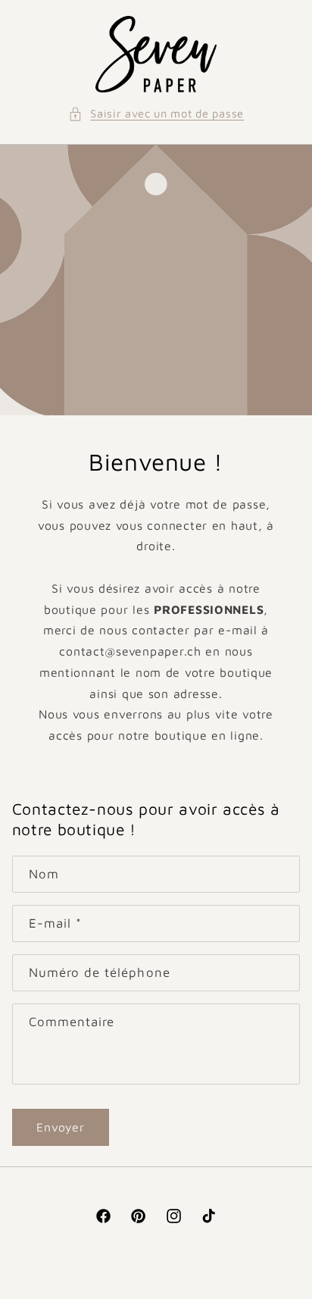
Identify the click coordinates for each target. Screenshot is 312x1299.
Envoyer (60, 1127)
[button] (156, 114)
